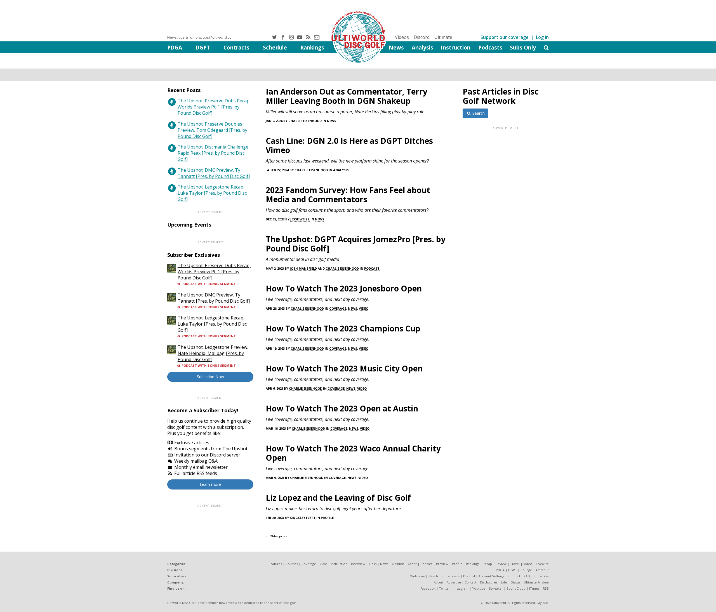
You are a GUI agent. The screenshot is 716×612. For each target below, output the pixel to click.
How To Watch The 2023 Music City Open (344, 368)
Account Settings (491, 576)
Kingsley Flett (302, 518)
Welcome (417, 576)
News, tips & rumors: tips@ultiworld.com (201, 37)
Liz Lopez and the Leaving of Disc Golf (338, 497)
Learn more (210, 484)
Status (515, 582)
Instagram (461, 588)
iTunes (534, 588)
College (526, 570)
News (396, 47)
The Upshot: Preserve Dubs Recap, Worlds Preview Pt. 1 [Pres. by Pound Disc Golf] (214, 107)
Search (478, 113)
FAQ (527, 576)
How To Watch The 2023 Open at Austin (342, 408)
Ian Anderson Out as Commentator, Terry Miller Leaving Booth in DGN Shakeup (346, 96)
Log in (542, 37)
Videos (402, 37)
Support (514, 576)
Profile (327, 518)
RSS (546, 588)
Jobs (504, 582)
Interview (358, 564)
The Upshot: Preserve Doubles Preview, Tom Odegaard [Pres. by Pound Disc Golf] (212, 130)
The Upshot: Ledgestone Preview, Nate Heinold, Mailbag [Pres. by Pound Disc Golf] (213, 353)
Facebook (427, 588)
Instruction (455, 47)
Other (412, 564)
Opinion (398, 564)
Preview (442, 564)
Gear (323, 564)
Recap (487, 564)
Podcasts (490, 47)
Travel (515, 564)
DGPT (203, 47)
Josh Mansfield (303, 268)
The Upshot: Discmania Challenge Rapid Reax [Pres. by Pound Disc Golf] (213, 153)
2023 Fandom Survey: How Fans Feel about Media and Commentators (348, 194)
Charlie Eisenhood (305, 121)
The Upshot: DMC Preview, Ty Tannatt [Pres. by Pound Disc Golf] (214, 173)
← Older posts (276, 536)
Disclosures (488, 582)
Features (275, 564)
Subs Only (523, 47)
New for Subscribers (444, 576)
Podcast (372, 268)
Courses (292, 564)
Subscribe (541, 576)
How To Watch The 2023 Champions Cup (343, 328)
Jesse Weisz (300, 219)
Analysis (422, 47)
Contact (470, 582)
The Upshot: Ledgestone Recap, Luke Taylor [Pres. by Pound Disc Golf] (212, 193)
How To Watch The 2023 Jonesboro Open (344, 288)
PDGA (174, 47)
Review (501, 564)
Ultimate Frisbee (536, 582)
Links (372, 564)
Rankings (312, 47)
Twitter (444, 588)
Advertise (454, 582)
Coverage (337, 308)
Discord (422, 37)
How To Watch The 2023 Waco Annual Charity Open (353, 453)
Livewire (542, 564)
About (438, 582)
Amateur (542, 570)
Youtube (478, 588)
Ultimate (443, 37)
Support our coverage (505, 37)
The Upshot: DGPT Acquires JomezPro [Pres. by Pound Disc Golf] (356, 244)
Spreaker (496, 588)
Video (363, 308)
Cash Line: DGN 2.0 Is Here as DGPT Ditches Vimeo (349, 145)
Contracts (236, 47)
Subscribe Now (210, 376)
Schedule (275, 47)
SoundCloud (516, 588)
